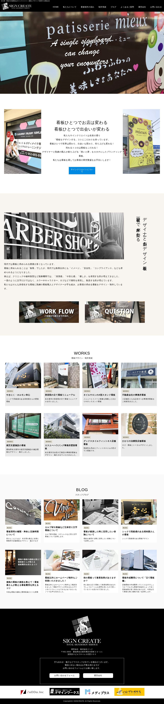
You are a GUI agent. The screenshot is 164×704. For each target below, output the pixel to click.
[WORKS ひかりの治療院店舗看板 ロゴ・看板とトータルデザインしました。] (139, 411)
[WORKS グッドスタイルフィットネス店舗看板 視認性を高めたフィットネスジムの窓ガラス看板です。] (100, 411)
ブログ (113, 7)
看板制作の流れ (87, 7)
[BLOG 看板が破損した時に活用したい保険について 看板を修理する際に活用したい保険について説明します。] (100, 497)
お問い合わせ (156, 7)
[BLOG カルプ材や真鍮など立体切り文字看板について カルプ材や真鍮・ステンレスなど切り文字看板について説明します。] (62, 497)
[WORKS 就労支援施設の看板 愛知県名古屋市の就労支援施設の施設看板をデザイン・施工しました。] (23, 411)
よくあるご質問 (127, 7)
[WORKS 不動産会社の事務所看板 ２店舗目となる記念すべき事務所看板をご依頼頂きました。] (139, 360)
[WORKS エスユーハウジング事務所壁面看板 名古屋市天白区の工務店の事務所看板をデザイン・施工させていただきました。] (62, 411)
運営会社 (142, 7)
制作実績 (102, 7)
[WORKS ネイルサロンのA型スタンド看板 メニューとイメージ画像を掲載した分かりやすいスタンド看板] (100, 360)
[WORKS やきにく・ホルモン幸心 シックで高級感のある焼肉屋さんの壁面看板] (23, 360)
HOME (56, 7)
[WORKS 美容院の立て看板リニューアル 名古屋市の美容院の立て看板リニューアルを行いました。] (62, 360)
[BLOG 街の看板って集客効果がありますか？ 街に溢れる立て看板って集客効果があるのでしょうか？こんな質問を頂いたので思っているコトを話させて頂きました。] (100, 547)
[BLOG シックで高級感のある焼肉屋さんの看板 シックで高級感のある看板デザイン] (139, 497)
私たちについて (69, 7)
